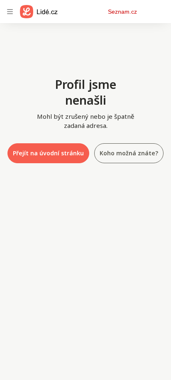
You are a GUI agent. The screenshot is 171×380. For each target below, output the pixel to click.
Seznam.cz (122, 11)
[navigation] (10, 11)
